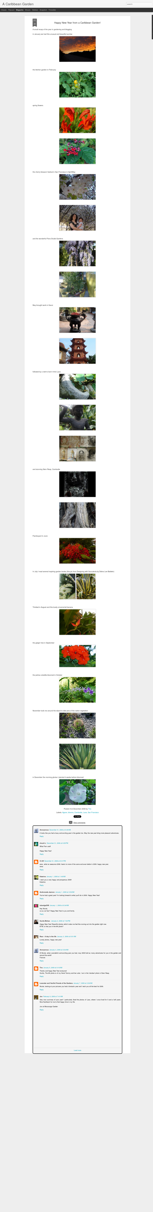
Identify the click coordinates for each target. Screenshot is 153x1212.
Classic (4, 10)
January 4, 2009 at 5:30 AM (58, 949)
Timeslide (52, 10)
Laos (85, 812)
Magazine (19, 10)
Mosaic (27, 10)
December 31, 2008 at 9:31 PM (55, 861)
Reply (41, 836)
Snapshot (43, 10)
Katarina (42, 876)
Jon (40, 996)
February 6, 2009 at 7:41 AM (53, 996)
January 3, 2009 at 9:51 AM (66, 936)
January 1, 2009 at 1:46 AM (55, 876)
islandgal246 (44, 905)
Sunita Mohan (44, 920)
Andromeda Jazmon (46, 892)
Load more (77, 1050)
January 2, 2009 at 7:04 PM (60, 920)
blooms (71, 812)
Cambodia (78, 812)
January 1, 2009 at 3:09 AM (64, 892)
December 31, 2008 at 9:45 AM (60, 829)
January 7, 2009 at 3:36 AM (82, 983)
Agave (64, 812)
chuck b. (42, 843)
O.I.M (41, 861)
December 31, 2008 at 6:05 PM (57, 843)
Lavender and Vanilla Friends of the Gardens (55, 983)
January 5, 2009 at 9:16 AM (52, 967)
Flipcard (11, 10)
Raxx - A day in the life (47, 936)
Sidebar (35, 10)
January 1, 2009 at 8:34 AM (58, 905)
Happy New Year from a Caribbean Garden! (77, 22)
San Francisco (93, 812)
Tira (89, 809)
